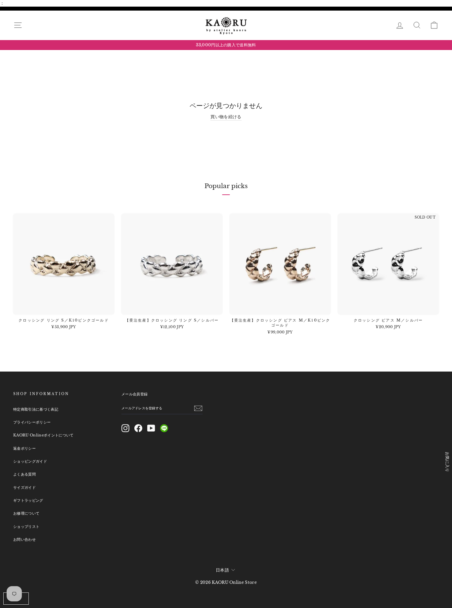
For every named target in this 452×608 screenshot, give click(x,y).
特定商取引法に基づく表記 (35, 409)
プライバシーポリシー (32, 422)
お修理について (26, 513)
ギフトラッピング (28, 500)
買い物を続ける (225, 117)
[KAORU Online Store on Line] (164, 428)
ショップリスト (26, 526)
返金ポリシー (24, 448)
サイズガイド (24, 487)
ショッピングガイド (30, 461)
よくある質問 (24, 474)
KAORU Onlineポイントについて (43, 435)
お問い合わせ (24, 539)
